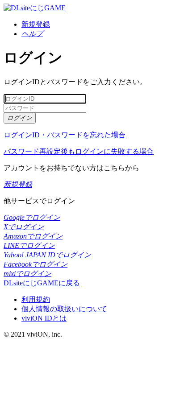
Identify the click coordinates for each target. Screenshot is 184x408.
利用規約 (35, 299)
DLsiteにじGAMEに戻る (42, 283)
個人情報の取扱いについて (64, 309)
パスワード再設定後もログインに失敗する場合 (79, 151)
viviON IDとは (44, 318)
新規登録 (35, 24)
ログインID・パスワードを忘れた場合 (64, 135)
